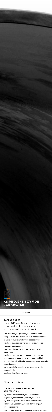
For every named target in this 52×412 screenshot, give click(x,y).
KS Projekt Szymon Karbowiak (21, 303)
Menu (27, 312)
